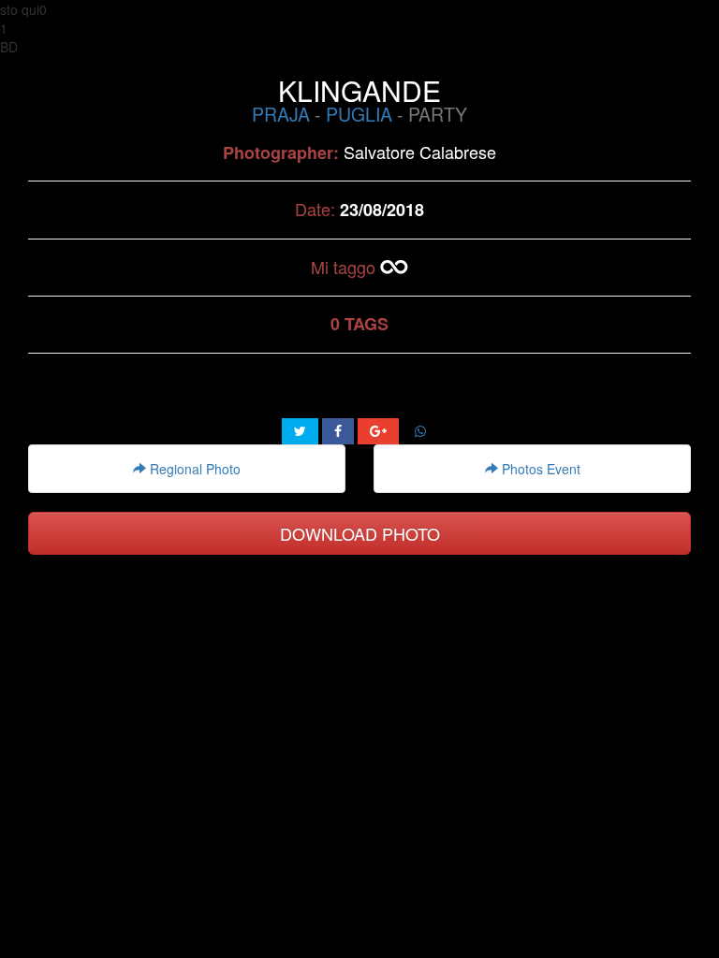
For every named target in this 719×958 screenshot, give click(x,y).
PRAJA (281, 114)
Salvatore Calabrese (420, 151)
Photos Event (539, 468)
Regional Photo (193, 468)
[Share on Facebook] (338, 431)
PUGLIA (359, 114)
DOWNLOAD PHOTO (360, 533)
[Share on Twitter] (300, 431)
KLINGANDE (359, 90)
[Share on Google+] (378, 431)
